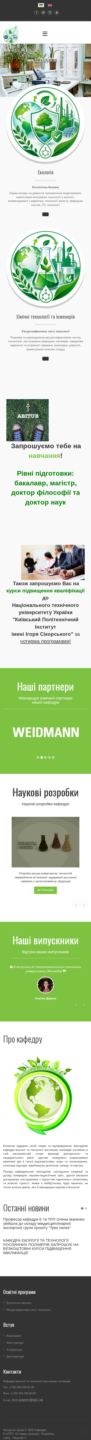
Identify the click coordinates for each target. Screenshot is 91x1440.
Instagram (49, 12)
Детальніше (45, 890)
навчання (44, 455)
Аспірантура (14, 1349)
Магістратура (14, 1342)
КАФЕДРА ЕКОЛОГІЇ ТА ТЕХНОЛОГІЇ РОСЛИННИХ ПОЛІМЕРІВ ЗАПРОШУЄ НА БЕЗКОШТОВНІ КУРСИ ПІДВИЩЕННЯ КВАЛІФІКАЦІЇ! (41, 1246)
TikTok (55, 12)
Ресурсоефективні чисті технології (28, 1309)
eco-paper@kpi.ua (27, 1400)
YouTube (42, 12)
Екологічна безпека (18, 1302)
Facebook (35, 12)
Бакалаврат (13, 1336)
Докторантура (15, 1356)
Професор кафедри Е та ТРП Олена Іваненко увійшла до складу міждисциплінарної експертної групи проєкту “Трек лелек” (44, 1223)
